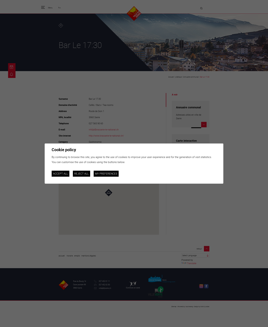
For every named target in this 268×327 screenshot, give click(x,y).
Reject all (81, 173)
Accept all (60, 173)
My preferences (106, 173)
